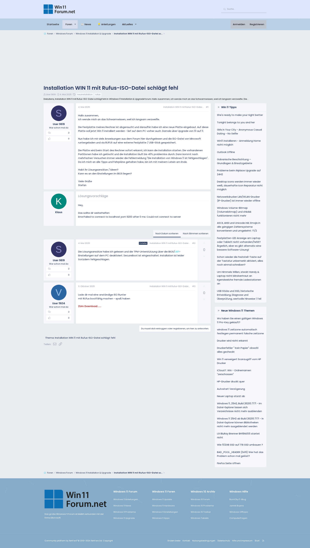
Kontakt (186, 540)
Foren (69, 24)
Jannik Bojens (236, 505)
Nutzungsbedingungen (203, 540)
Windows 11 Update (162, 499)
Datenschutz (223, 540)
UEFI (177, 251)
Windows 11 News (122, 505)
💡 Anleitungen (107, 24)
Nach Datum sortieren (166, 233)
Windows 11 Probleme (124, 511)
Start (257, 540)
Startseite (53, 24)
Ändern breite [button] (173, 540)
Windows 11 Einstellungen (165, 511)
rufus (97, 94)
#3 (193, 286)
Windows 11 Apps (161, 518)
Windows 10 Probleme (202, 505)
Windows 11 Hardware (163, 505)
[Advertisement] (155, 60)
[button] (75, 24)
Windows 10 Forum (200, 499)
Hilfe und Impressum (242, 540)
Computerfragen (238, 518)
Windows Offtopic (238, 511)
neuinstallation (85, 94)
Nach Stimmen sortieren (195, 233)
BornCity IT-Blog (237, 499)
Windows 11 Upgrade (124, 518)
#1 (207, 107)
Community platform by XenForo (74, 540)
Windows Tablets (200, 518)
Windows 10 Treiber (201, 511)
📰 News (86, 24)
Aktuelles (127, 24)
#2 (193, 243)
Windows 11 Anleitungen (125, 499)
